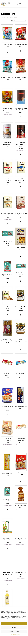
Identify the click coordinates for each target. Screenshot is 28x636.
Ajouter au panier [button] (20, 51)
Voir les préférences (14, 631)
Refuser (14, 627)
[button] (26, 608)
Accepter (14, 623)
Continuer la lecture (7, 52)
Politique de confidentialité (14, 634)
